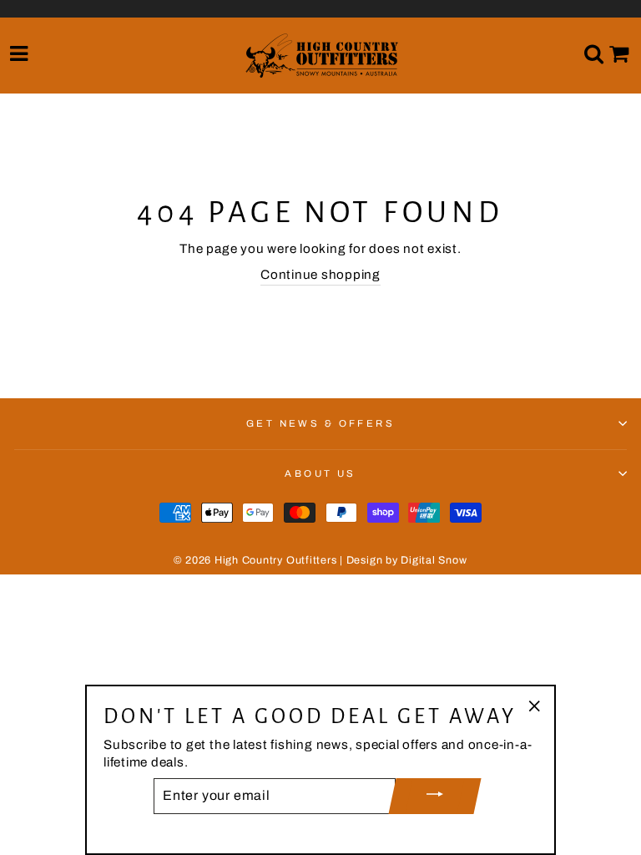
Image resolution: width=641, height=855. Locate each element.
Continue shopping (320, 274)
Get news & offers (321, 423)
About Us (320, 473)
